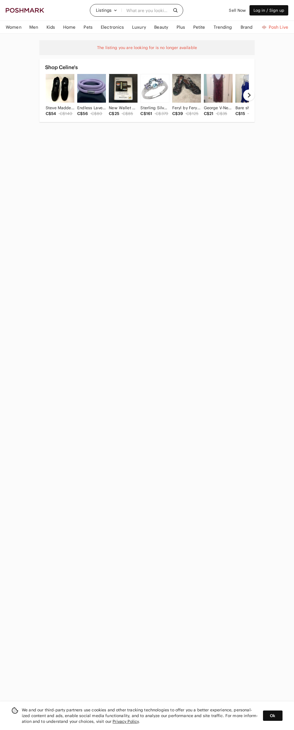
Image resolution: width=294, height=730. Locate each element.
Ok (272, 715)
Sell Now (237, 10)
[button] (106, 10)
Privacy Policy (126, 721)
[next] (249, 95)
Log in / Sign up (269, 10)
